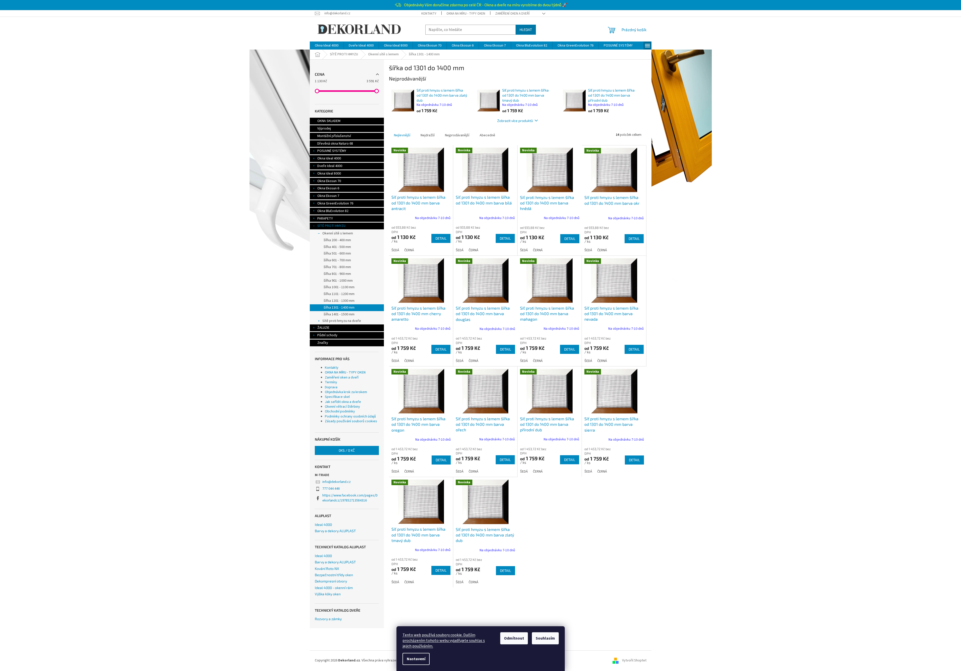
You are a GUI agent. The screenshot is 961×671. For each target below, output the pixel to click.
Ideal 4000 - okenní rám (334, 588)
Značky (322, 342)
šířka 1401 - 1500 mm (339, 314)
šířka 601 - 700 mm (337, 260)
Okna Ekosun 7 (328, 195)
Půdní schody (327, 335)
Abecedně (487, 135)
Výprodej (324, 128)
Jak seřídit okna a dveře (343, 401)
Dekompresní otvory (331, 581)
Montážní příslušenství (334, 136)
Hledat (526, 29)
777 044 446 (331, 488)
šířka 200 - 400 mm (337, 240)
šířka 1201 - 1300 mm (339, 300)
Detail (440, 238)
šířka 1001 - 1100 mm (339, 287)
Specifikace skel (337, 396)
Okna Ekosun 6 (328, 188)
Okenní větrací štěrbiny (342, 406)
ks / (347, 450)
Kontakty (428, 13)
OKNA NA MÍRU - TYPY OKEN (465, 13)
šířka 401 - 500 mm (337, 246)
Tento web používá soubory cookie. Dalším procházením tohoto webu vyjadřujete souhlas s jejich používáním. (443, 640)
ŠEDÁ (395, 250)
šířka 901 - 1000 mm (338, 280)
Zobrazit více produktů (515, 120)
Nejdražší (428, 135)
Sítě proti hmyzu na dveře (341, 320)
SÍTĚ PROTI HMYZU (331, 225)
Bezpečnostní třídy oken (334, 575)
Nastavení (416, 659)
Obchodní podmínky (340, 411)
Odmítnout (514, 638)
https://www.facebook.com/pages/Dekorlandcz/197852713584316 (350, 498)
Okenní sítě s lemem (337, 233)
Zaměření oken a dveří (512, 13)
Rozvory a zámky (328, 619)
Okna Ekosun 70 (329, 181)
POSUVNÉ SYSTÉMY (331, 150)
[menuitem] (326, 45)
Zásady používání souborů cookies (351, 421)
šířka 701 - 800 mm (337, 267)
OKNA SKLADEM (328, 120)
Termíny (331, 382)
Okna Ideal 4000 (329, 158)
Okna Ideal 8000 (329, 173)
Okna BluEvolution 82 (332, 211)
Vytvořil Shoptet (634, 660)
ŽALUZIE (323, 327)
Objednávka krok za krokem (346, 392)
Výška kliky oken (328, 594)
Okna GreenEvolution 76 (335, 203)
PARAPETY (325, 218)
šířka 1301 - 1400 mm (339, 307)
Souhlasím (545, 638)
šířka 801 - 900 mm (337, 273)
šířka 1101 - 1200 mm (339, 294)
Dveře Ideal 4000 (329, 166)
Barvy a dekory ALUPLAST (335, 531)
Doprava (331, 387)
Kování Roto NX (327, 568)
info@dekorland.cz (336, 481)
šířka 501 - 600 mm (337, 253)
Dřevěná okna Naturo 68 (335, 143)
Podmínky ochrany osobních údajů (350, 416)
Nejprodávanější (457, 135)
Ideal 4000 (323, 524)
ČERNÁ (409, 250)
